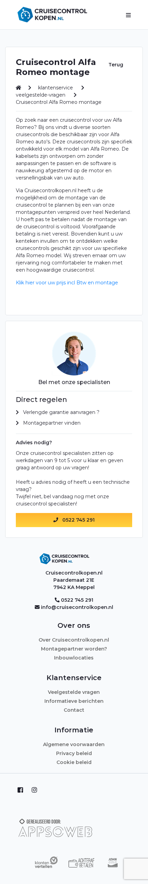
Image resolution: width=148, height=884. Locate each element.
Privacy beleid (74, 753)
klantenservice (56, 88)
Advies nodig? (34, 442)
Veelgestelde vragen (74, 692)
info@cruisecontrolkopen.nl (77, 607)
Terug (115, 65)
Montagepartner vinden (52, 423)
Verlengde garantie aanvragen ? (61, 412)
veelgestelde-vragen (41, 95)
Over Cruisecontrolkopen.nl (74, 640)
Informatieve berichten (74, 701)
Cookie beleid (74, 762)
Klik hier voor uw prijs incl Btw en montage (67, 283)
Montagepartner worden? (74, 649)
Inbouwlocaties (74, 658)
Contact (74, 710)
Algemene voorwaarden (74, 744)
